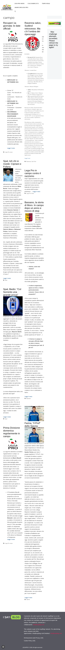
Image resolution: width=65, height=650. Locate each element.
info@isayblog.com (38, 624)
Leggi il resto (11, 148)
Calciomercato (33, 3)
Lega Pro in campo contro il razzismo (33, 173)
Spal (6, 280)
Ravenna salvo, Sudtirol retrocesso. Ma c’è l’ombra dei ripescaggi (33, 29)
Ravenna (28, 161)
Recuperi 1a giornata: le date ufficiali (11, 26)
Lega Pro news (19, 3)
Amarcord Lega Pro (21, 7)
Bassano (28, 398)
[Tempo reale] (54, 23)
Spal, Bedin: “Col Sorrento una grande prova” (12, 292)
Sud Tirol (34, 161)
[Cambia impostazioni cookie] (3, 646)
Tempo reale (46, 3)
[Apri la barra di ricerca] (15, 11)
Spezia (28, 599)
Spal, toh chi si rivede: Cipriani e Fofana (12, 164)
